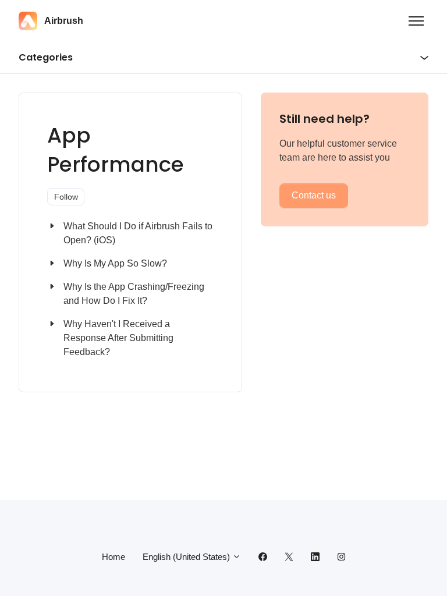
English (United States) (187, 557)
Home (113, 557)
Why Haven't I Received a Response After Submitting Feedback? (118, 338)
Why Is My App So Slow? (115, 263)
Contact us (314, 195)
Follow (66, 196)
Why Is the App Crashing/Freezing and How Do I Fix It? (133, 294)
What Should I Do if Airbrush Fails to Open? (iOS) (137, 233)
